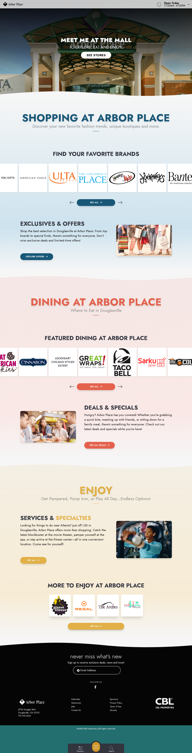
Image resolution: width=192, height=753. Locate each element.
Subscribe (75, 699)
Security (113, 710)
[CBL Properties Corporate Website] (155, 703)
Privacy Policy (116, 702)
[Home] (72, 4)
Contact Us (76, 710)
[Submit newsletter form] (115, 670)
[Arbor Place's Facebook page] (96, 686)
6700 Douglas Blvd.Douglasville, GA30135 (28, 711)
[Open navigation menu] (96, 746)
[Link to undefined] (33, 178)
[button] (176, 4)
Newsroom (76, 702)
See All (94, 202)
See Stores (96, 55)
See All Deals (98, 445)
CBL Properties (90, 728)
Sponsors (114, 699)
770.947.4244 (24, 715)
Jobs (73, 706)
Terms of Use (115, 706)
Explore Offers (35, 256)
